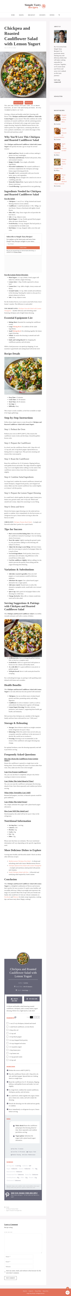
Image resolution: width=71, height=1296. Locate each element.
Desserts (42, 15)
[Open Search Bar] (59, 15)
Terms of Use (45, 1291)
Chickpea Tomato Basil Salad (23, 522)
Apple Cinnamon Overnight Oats (14, 1210)
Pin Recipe (33, 999)
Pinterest (16, 897)
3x (38, 1017)
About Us (25, 1291)
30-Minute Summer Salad (12, 1208)
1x (31, 1017)
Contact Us (31, 1291)
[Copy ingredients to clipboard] (15, 1017)
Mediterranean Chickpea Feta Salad (20, 861)
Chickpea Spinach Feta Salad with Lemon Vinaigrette (25, 865)
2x (35, 1017)
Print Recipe (28, 102)
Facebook (7, 897)
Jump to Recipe (18, 102)
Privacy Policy (38, 1291)
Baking (21, 15)
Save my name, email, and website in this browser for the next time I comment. (23, 1272)
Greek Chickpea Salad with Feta (18, 872)
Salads (7, 1207)
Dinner (52, 15)
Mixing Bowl (17, 326)
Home (13, 15)
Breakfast (31, 15)
